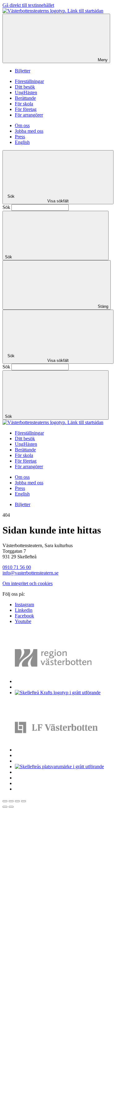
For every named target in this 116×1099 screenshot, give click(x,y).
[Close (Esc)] (4, 801)
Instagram (24, 604)
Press (20, 136)
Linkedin (23, 610)
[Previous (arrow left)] (4, 807)
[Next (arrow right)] (11, 807)
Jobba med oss (29, 131)
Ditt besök (25, 87)
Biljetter (22, 70)
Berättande (25, 98)
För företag (26, 109)
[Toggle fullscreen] (17, 801)
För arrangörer (29, 115)
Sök (6, 207)
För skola (24, 103)
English (22, 142)
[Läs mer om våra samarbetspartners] (62, 681)
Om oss (22, 125)
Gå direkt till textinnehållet (28, 5)
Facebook (24, 615)
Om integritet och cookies (27, 583)
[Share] (11, 801)
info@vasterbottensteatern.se (30, 572)
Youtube (23, 621)
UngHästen (26, 92)
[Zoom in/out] (23, 801)
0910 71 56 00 (16, 567)
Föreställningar (29, 81)
